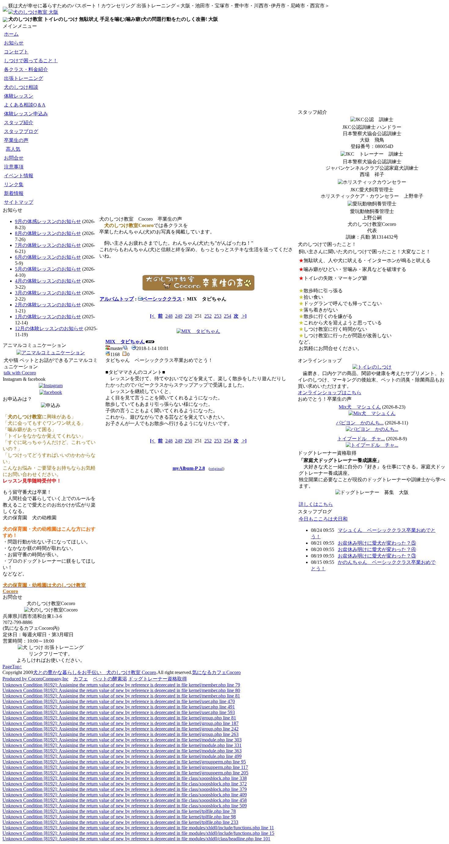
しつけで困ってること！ (31, 60)
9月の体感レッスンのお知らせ (48, 221)
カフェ (80, 678)
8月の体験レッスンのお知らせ (48, 233)
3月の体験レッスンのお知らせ (48, 292)
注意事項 (14, 166)
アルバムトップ (117, 298)
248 (169, 316)
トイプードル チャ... (361, 438)
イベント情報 (18, 175)
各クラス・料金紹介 (26, 69)
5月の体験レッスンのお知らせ (48, 269)
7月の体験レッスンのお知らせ (48, 245)
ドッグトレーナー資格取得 (157, 678)
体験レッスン (18, 96)
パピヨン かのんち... (360, 422)
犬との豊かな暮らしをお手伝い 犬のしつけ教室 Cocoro (94, 672)
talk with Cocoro (20, 372)
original (216, 468)
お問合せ (14, 158)
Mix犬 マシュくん (360, 406)
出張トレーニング (23, 78)
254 (227, 316)
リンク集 (14, 184)
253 (217, 316)
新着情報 (14, 193)
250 (188, 316)
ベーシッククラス (162, 298)
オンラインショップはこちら (329, 392)
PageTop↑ (12, 666)
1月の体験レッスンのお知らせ (48, 316)
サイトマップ (18, 202)
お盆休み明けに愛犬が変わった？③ (377, 555)
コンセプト (16, 51)
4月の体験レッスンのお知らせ (48, 280)
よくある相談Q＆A (25, 104)
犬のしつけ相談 (21, 87)
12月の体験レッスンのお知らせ (49, 328)
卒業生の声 (16, 140)
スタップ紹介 (18, 122)
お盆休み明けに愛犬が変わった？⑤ (377, 543)
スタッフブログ (21, 131)
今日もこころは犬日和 (323, 518)
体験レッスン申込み (26, 113)
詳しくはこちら (316, 504)
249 (178, 316)
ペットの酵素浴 (110, 678)
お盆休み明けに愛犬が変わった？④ (377, 549)
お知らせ (14, 42)
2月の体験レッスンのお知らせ (48, 304)
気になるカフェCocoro (216, 672)
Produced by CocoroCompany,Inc (35, 678)
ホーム (11, 34)
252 (208, 316)
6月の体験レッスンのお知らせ (48, 257)
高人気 (13, 149)
